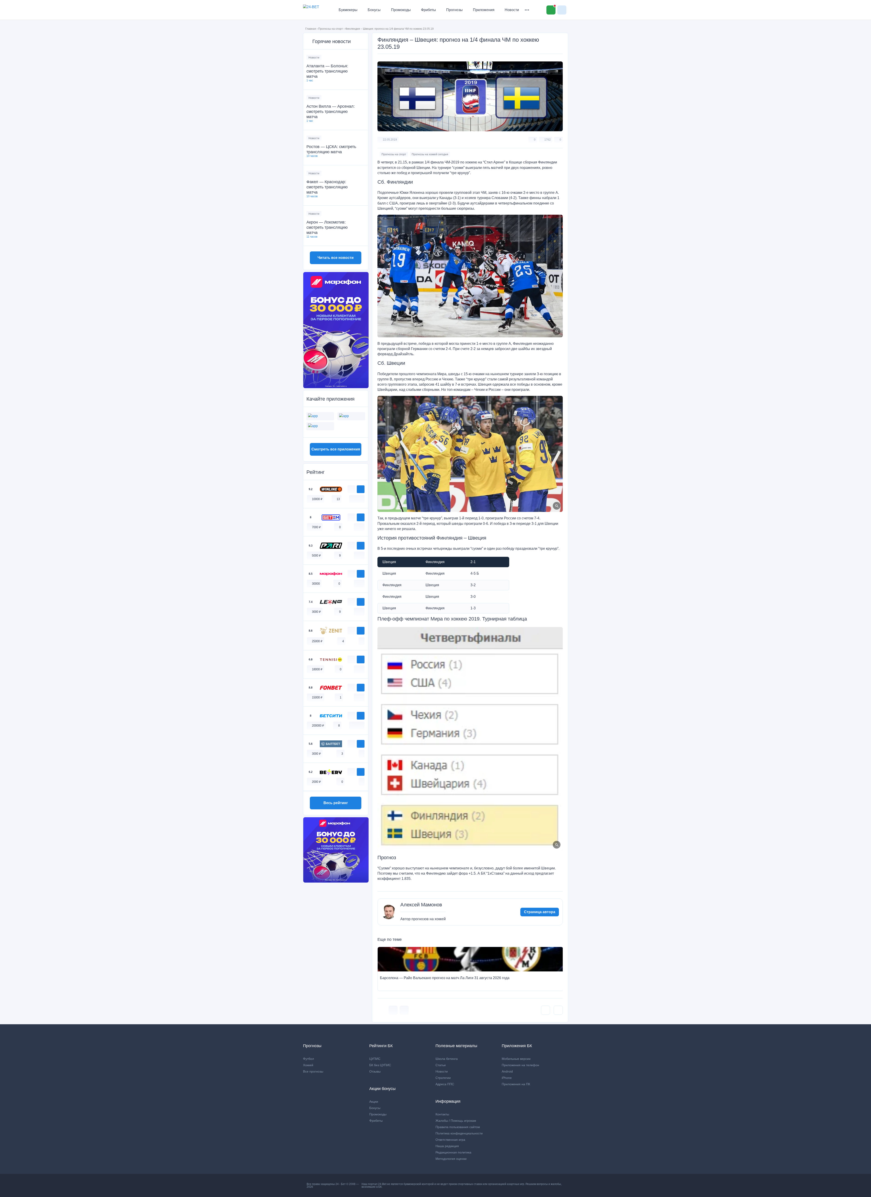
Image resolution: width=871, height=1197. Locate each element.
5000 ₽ (316, 555)
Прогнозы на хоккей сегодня (430, 154)
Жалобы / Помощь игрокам (456, 1120)
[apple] (361, 499)
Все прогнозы (313, 1071)
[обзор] (351, 489)
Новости (512, 10)
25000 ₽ (317, 641)
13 (338, 499)
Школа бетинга (447, 1059)
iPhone (507, 1078)
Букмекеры (348, 10)
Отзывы (375, 1071)
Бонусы (374, 10)
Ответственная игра (450, 1139)
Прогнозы (454, 10)
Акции (373, 1101)
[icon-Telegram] (404, 1010)
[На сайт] (361, 489)
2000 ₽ (316, 781)
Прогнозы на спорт (330, 28)
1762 (547, 139)
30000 (316, 583)
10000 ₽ (317, 499)
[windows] (352, 499)
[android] (356, 499)
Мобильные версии (516, 1059)
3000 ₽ (316, 611)
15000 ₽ (317, 697)
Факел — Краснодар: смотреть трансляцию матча (327, 187)
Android (507, 1071)
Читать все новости (336, 258)
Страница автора (539, 912)
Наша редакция (447, 1146)
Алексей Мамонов (421, 904)
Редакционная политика (453, 1152)
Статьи (441, 1065)
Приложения (483, 10)
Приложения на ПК (516, 1084)
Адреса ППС (445, 1084)
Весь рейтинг (335, 803)
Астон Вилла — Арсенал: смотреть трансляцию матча (330, 111)
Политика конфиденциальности (459, 1133)
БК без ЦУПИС (380, 1065)
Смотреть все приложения (335, 449)
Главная (310, 28)
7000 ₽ (316, 527)
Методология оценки (451, 1159)
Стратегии (443, 1078)
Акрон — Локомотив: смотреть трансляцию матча (327, 227)
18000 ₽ (317, 669)
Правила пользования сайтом (458, 1127)
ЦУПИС (374, 1059)
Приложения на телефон (520, 1065)
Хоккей (308, 1065)
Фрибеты (428, 10)
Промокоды (401, 10)
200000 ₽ (318, 725)
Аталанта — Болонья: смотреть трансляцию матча (327, 71)
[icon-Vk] (393, 1010)
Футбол (308, 1059)
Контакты (442, 1114)
